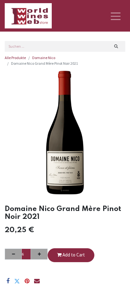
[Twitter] (17, 281)
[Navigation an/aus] (115, 16)
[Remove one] (13, 254)
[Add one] (39, 254)
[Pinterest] (27, 281)
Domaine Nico (43, 57)
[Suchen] (116, 46)
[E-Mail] (37, 281)
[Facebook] (7, 281)
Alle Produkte (15, 57)
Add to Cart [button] (73, 255)
